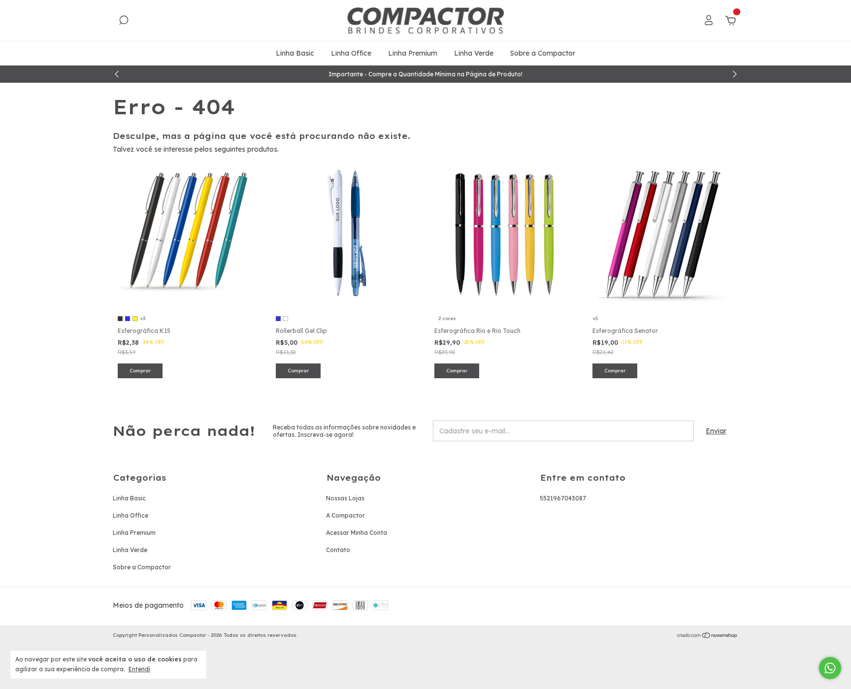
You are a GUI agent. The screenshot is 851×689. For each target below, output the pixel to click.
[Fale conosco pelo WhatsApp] (830, 668)
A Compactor (345, 515)
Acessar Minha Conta (356, 532)
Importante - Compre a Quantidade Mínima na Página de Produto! (425, 74)
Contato (338, 550)
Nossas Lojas (345, 498)
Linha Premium (412, 53)
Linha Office (351, 53)
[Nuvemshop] (707, 636)
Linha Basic (295, 53)
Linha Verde (473, 53)
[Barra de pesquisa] (123, 21)
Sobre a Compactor (542, 53)
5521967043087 (563, 498)
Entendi (139, 669)
